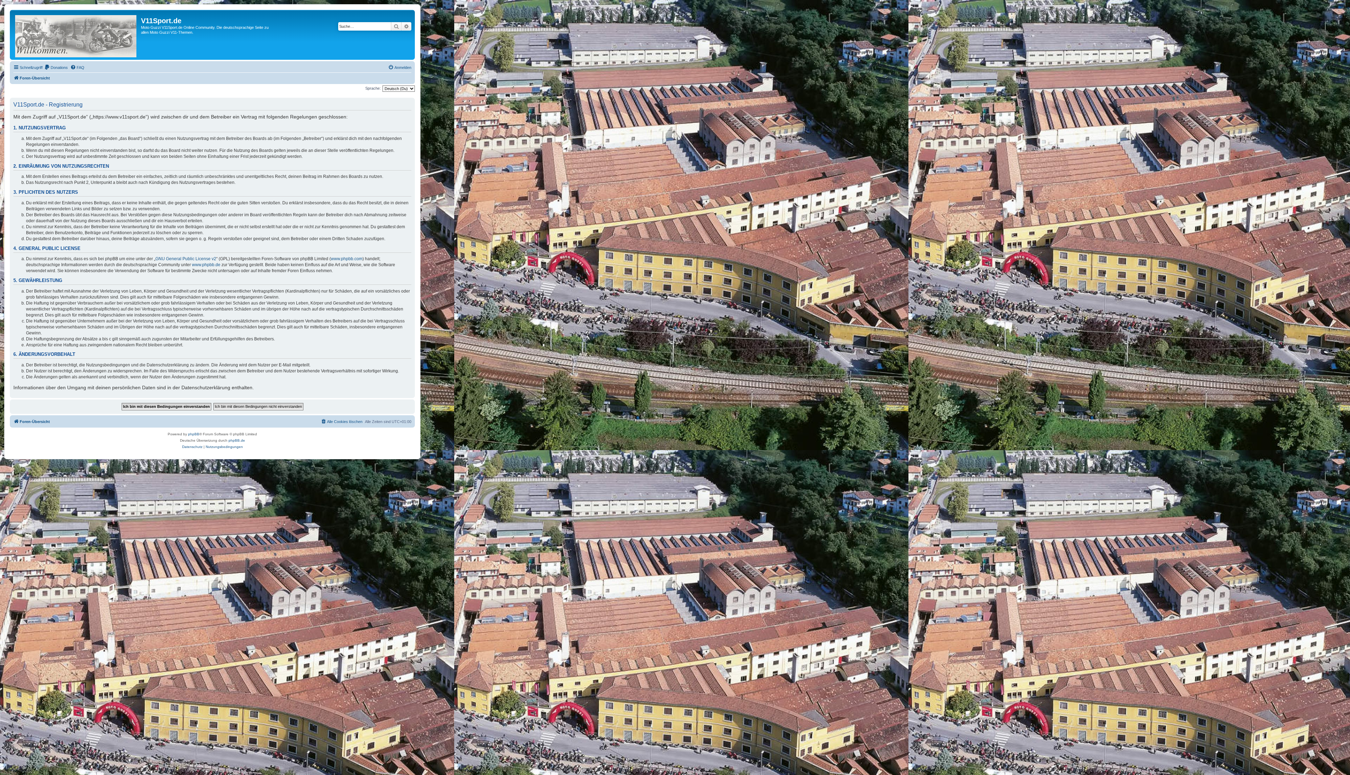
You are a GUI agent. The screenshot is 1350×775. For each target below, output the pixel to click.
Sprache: (373, 88)
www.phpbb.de (206, 264)
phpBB (193, 434)
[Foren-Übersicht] (76, 35)
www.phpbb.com (346, 258)
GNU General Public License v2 (185, 258)
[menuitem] (56, 67)
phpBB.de (237, 440)
